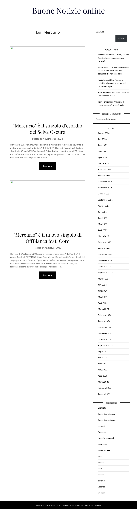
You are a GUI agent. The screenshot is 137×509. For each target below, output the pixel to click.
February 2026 (104, 169)
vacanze (101, 486)
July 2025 (102, 212)
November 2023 (105, 333)
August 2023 (104, 351)
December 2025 (105, 181)
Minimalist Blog (78, 505)
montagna (102, 444)
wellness (102, 492)
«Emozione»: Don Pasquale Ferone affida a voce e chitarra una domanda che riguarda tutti (113, 70)
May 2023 (102, 369)
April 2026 (102, 157)
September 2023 (105, 345)
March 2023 (103, 382)
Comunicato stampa (106, 420)
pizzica (101, 474)
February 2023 (104, 388)
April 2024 (102, 303)
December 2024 (105, 254)
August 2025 (104, 206)
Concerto (102, 432)
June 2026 (102, 145)
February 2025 (104, 242)
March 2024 (103, 309)
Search (100, 31)
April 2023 (102, 376)
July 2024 (102, 285)
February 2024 (104, 315)
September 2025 (105, 200)
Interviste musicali (106, 438)
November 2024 (105, 260)
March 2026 (103, 163)
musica (101, 462)
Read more (47, 166)
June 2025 (102, 218)
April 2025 (102, 230)
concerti (101, 426)
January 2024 (104, 321)
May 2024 (102, 297)
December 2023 (105, 327)
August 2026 (104, 133)
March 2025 (103, 236)
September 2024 (105, 272)
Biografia (102, 408)
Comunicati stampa (106, 414)
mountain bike (104, 450)
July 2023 (102, 357)
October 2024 (104, 266)
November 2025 (105, 187)
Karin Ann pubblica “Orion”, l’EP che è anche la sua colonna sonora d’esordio (113, 57)
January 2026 (104, 175)
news (100, 468)
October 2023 (104, 339)
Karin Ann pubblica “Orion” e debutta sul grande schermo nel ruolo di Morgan (111, 83)
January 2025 (104, 248)
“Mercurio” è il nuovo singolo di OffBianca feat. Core (47, 237)
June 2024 (102, 291)
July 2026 (102, 139)
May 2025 (102, 224)
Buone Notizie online (68, 10)
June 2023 (102, 363)
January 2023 (104, 394)
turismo (101, 480)
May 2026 (102, 151)
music (100, 456)
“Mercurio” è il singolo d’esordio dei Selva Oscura (47, 128)
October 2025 (104, 193)
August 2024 (104, 279)
